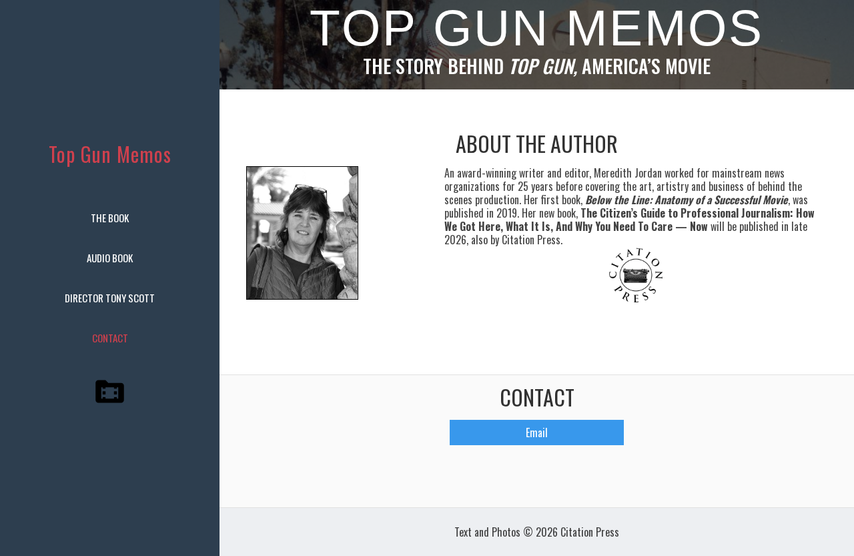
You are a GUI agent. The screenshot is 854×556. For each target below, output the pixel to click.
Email (537, 433)
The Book (110, 217)
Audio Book (110, 257)
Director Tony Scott (110, 297)
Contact (110, 337)
